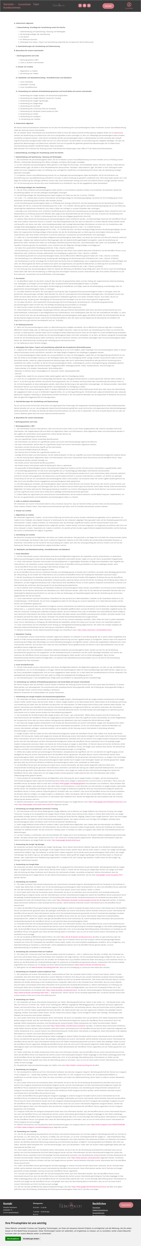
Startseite (8, 5)
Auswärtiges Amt (98, 1213)
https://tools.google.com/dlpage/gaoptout (70, 783)
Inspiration (126, 1205)
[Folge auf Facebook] (80, 5)
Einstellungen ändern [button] (31, 1239)
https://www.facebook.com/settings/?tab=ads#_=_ (32, 993)
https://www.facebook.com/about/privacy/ (90, 965)
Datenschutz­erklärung (100, 1210)
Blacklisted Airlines (99, 1216)
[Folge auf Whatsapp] (89, 5)
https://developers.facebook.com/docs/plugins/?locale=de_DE (79, 900)
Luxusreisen (24, 5)
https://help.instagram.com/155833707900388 (108, 1125)
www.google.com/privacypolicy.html (109, 875)
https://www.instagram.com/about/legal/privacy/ (35, 1127)
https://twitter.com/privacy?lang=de (79, 1065)
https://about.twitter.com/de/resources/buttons (68, 1026)
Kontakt (108, 6)
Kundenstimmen (11, 8)
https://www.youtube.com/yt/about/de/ (85, 1158)
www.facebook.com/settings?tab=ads (45, 967)
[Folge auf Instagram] (84, 5)
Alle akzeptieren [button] (13, 1239)
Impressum (118, 133)
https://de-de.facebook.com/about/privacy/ (76, 937)
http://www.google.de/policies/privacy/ (66, 840)
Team (36, 5)
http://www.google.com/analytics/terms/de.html (36, 804)
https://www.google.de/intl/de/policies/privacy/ (105, 802)
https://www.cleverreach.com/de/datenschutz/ (94, 630)
